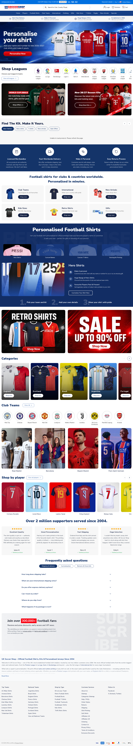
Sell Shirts (84, 713)
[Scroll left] (125, 124)
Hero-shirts (20, 129)
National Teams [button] (33, 687)
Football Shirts (34, 13)
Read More (5, 676)
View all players (33, 478)
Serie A (45, 665)
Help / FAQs (85, 699)
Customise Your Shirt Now (80, 293)
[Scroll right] (129, 124)
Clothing (65, 13)
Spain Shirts (32, 713)
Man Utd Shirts (6, 711)
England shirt (97, 671)
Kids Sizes (80, 13)
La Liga (40, 665)
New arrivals (42, 129)
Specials (114, 13)
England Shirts (33, 696)
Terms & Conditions (87, 730)
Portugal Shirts (33, 708)
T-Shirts (88, 13)
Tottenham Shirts (7, 713)
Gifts (72, 13)
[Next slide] (129, 477)
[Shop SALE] (99, 331)
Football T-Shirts (60, 699)
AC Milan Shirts (7, 691)
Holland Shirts (33, 705)
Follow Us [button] (111, 687)
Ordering (84, 722)
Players (25, 13)
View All (27, 405)
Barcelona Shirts (7, 696)
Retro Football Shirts (62, 694)
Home (18, 13)
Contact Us (85, 725)
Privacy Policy (85, 727)
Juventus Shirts (7, 705)
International (56, 13)
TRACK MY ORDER (107, 2)
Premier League (30, 665)
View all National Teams (36, 716)
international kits (86, 665)
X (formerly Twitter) (114, 694)
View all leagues (8, 78)
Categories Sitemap (87, 696)
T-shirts (30, 129)
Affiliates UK (85, 719)
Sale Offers (54, 129)
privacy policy (27, 631)
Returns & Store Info (84, 566)
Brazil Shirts (32, 694)
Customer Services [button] (87, 687)
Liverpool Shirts (7, 708)
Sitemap (84, 694)
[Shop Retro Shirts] (33, 331)
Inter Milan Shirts (7, 702)
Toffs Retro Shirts (61, 711)
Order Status (85, 702)
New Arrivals (104, 13)
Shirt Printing (85, 711)
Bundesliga (52, 665)
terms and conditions (41, 631)
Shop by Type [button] (59, 687)
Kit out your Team (61, 691)
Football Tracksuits (61, 702)
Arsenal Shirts (6, 694)
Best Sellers (7, 129)
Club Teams (46, 13)
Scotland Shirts (33, 711)
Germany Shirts (33, 702)
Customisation (66, 566)
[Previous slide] (125, 477)
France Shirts (32, 699)
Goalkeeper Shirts (61, 705)
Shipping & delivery (48, 566)
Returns (84, 705)
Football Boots (60, 696)
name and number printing (47, 669)
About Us (84, 691)
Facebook (111, 691)
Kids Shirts (58, 708)
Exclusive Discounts (88, 733)
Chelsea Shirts (6, 699)
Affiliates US (85, 716)
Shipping (84, 708)
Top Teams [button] (5, 687)
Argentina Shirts (33, 691)
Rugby (96, 13)
